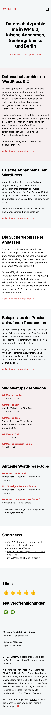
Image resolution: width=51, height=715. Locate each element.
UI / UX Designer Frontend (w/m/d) (19, 486)
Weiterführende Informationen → (18, 151)
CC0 (5, 95)
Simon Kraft (23, 635)
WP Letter (9, 9)
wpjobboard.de (15, 513)
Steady (33, 699)
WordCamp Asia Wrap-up (19, 548)
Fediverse (7, 642)
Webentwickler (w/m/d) (14, 473)
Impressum (8, 645)
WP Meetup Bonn (11, 418)
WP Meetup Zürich (11, 434)
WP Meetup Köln (10, 405)
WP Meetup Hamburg (13, 395)
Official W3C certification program (23, 558)
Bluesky (18, 642)
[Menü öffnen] (46, 8)
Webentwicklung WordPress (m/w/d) (21, 499)
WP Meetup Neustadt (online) (17, 444)
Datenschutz (22, 645)
